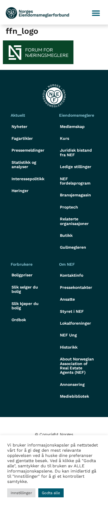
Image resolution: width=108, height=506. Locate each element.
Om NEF (67, 264)
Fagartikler (22, 138)
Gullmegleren (73, 247)
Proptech (69, 207)
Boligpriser (22, 275)
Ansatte (67, 299)
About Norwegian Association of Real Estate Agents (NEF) (77, 366)
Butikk (66, 235)
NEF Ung (68, 335)
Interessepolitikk (28, 178)
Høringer (20, 190)
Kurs (64, 138)
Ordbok (19, 319)
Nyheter (19, 126)
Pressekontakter (76, 287)
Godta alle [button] (51, 493)
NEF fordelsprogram (75, 180)
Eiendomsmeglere (76, 115)
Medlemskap (72, 126)
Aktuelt (18, 115)
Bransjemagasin (75, 195)
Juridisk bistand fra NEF (76, 152)
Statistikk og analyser (24, 164)
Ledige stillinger (75, 166)
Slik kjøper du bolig (25, 305)
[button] (95, 13)
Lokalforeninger (75, 323)
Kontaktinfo (71, 275)
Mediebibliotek (74, 396)
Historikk (68, 347)
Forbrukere (22, 264)
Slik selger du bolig (25, 289)
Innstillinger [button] (21, 493)
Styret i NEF (72, 311)
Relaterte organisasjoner (74, 221)
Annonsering (72, 384)
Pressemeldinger (28, 150)
